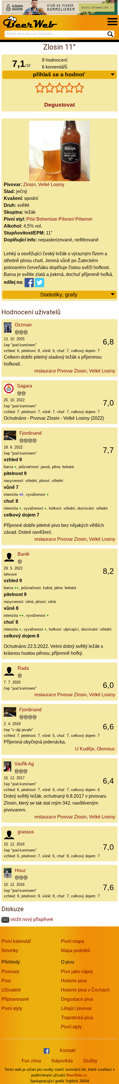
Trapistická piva (77, 1017)
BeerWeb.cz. (77, 1075)
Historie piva (74, 980)
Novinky (9, 950)
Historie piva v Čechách (85, 989)
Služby (90, 1060)
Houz (20, 870)
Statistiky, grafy (58, 295)
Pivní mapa (72, 941)
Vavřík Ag (24, 763)
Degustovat (59, 105)
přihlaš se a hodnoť (59, 74)
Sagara (24, 385)
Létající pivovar (76, 1008)
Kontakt (67, 1050)
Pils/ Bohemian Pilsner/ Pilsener (59, 219)
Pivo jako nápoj (77, 971)
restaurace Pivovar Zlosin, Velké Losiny (74, 370)
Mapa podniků (75, 950)
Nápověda (62, 1060)
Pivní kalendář (16, 941)
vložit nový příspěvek (31, 919)
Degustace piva (77, 999)
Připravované (15, 999)
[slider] (59, 87)
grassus (26, 831)
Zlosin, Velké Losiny (43, 184)
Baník (23, 554)
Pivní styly (11, 1008)
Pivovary (10, 971)
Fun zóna (31, 1060)
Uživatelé (11, 989)
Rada (23, 668)
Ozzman (23, 324)
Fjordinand (30, 433)
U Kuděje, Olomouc (95, 748)
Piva (6, 980)
